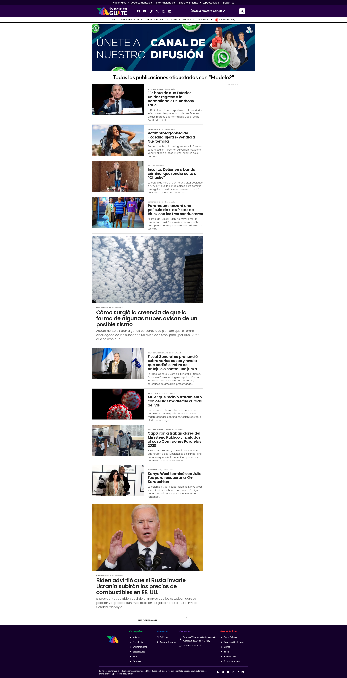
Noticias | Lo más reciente (196, 19)
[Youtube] (145, 11)
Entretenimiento (188, 2)
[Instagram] (163, 11)
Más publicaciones (147, 620)
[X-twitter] (157, 11)
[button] (242, 11)
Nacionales (119, 2)
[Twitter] (223, 672)
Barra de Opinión (169, 19)
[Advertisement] (233, 103)
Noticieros (149, 19)
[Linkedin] (170, 11)
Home (115, 19)
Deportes (228, 2)
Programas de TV (130, 19)
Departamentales (141, 2)
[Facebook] (139, 11)
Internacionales (165, 2)
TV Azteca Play (227, 19)
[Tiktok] (151, 11)
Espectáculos (211, 2)
